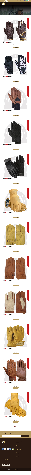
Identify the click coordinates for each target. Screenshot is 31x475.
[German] (25, 0)
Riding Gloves (15, 44)
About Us (17, 452)
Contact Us (17, 456)
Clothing (17, 445)
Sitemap (17, 457)
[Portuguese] (27, 0)
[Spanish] (28, 1)
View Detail (16, 47)
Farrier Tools (17, 442)
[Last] (18, 426)
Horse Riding (17, 446)
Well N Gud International (11, 469)
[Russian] (28, 0)
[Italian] (26, 0)
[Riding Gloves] (15, 30)
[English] (24, 0)
